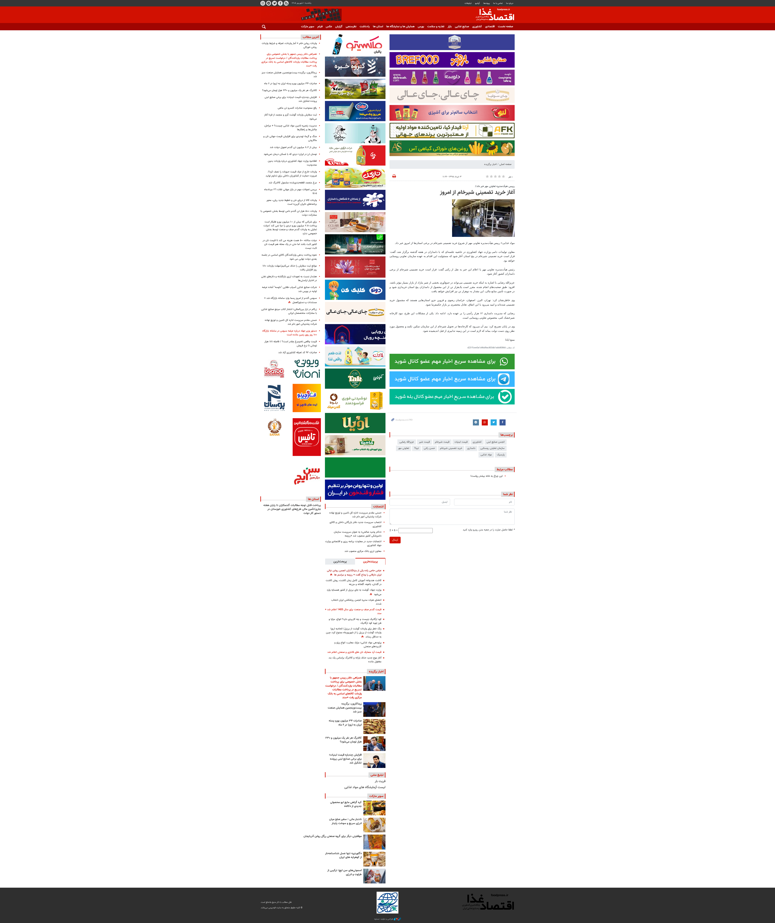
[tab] (370, 561)
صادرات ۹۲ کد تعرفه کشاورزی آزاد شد (297, 353)
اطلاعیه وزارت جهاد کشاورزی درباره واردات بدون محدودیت (292, 163)
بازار (450, 26)
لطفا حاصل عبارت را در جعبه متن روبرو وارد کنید (489, 530)
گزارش (338, 26)
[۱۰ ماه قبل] (374, 842)
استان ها (378, 26)
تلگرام (268, 3)
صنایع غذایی (462, 26)
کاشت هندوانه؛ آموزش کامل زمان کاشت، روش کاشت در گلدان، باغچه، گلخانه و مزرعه (353, 582)
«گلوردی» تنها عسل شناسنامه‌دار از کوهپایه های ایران (343, 855)
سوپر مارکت (307, 26)
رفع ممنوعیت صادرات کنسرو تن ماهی (297, 108)
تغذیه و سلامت (435, 26)
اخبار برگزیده (490, 164)
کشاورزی (477, 26)
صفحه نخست (505, 26)
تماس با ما (498, 3)
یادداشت (365, 26)
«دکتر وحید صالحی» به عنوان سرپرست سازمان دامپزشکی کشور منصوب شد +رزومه (357, 534)
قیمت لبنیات (461, 442)
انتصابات (378, 506)
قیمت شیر (424, 442)
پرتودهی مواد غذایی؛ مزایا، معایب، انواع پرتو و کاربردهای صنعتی (357, 645)
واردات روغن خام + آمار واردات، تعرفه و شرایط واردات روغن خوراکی (289, 45)
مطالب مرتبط (505, 469)
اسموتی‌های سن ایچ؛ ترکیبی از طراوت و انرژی (344, 872)
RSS (286, 3)
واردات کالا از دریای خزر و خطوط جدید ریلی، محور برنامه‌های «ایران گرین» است (291, 202)
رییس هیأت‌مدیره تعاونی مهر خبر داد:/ (495, 186)
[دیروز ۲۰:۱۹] (374, 683)
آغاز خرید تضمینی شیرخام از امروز (477, 192)
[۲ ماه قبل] (374, 808)
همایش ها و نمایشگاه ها (400, 26)
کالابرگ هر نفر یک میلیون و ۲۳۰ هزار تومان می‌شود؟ (343, 740)
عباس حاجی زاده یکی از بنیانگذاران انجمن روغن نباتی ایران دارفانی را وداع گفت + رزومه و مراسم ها (354, 573)
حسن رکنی (429, 448)
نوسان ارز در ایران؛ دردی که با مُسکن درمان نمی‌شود (290, 154)
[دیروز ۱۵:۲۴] (374, 760)
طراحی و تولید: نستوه (384, 919)
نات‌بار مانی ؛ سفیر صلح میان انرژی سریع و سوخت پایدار (345, 821)
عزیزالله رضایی (406, 442)
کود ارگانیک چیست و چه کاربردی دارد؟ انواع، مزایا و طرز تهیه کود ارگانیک (355, 621)
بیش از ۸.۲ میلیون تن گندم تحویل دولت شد (293, 147)
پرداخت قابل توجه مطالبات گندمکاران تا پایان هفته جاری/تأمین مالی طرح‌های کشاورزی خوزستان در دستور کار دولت (292, 509)
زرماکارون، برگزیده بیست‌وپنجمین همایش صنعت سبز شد (345, 708)
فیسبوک (280, 3)
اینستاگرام (262, 3)
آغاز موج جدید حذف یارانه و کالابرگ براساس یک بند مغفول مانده (355, 660)
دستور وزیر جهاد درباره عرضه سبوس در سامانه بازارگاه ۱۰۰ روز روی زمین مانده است (289, 333)
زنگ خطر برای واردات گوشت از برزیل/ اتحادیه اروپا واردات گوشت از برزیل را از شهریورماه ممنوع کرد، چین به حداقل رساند (353, 633)
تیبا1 (416, 448)
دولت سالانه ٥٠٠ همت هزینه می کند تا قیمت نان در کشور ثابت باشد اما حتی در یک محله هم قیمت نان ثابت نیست (290, 244)
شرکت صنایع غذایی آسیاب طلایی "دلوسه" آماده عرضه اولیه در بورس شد (289, 289)
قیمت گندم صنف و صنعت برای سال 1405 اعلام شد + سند (353, 611)
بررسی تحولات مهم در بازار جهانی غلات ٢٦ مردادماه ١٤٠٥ (290, 191)
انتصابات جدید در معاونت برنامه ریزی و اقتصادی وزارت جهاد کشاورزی (353, 543)
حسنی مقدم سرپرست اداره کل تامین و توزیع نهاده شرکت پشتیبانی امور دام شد (355, 515)
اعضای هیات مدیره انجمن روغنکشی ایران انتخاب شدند (356, 602)
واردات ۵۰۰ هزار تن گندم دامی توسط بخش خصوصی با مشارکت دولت (289, 213)
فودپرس (492, 15)
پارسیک (501, 455)
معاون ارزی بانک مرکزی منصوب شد (363, 551)
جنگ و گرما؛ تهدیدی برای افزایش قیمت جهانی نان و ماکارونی (290, 138)
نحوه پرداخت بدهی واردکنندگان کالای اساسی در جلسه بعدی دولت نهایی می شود (289, 257)
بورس (421, 26)
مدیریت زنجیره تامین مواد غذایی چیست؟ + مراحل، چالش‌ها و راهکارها (290, 128)
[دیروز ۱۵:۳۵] (374, 743)
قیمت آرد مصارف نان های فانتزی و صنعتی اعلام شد (354, 652)
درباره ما (509, 3)
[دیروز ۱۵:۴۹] (374, 726)
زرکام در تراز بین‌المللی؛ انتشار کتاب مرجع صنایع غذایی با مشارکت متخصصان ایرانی (289, 311)
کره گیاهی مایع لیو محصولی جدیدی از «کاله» (346, 804)
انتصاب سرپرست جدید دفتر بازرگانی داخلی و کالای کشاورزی (355, 524)
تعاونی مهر (403, 448)
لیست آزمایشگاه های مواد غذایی (364, 787)
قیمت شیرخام (442, 442)
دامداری (471, 448)
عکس (329, 26)
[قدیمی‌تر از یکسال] (374, 859)
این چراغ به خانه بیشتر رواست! (486, 476)
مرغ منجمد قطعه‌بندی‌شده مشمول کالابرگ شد (293, 183)
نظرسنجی (351, 26)
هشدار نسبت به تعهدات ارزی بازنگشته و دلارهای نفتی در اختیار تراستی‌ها (289, 278)
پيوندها (486, 3)
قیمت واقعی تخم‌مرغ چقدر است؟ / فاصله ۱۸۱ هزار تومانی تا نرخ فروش (290, 344)
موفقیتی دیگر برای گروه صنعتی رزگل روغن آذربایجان (333, 836)
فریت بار (380, 781)
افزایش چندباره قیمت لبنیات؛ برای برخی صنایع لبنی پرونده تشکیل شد (345, 759)
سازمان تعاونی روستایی (492, 448)
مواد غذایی (486, 455)
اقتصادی (490, 26)
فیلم (320, 26)
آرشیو (477, 3)
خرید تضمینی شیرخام (451, 448)
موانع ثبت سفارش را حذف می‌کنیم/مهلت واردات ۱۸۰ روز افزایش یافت (290, 268)
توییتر (274, 3)
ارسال (395, 540)
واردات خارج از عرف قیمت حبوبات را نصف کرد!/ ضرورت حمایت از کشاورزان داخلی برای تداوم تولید (291, 174)
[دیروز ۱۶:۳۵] (374, 709)
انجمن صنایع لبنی (496, 442)
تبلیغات (468, 3)
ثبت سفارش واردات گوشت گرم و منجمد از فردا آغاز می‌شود (290, 117)
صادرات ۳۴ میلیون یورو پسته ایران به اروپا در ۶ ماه (345, 723)
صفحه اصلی (505, 164)
